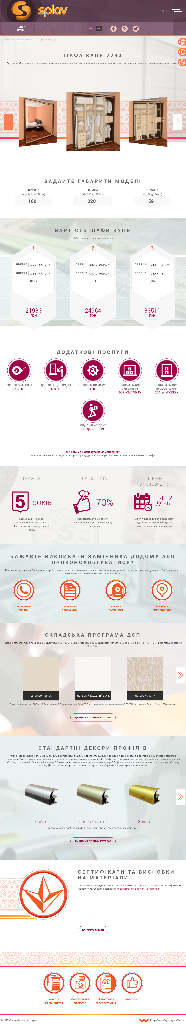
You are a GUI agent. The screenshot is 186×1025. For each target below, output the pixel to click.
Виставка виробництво (162, 608)
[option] (93, 121)
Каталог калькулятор (54, 1001)
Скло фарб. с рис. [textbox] (100, 265)
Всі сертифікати (93, 930)
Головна (5, 39)
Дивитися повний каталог (93, 717)
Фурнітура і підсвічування (106, 1001)
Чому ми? (132, 999)
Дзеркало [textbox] (39, 265)
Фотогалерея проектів (80, 1001)
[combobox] (39, 264)
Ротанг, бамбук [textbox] (159, 265)
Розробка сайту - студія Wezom (167, 1020)
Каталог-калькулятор (24, 39)
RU (90, 28)
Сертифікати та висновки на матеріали (139, 888)
